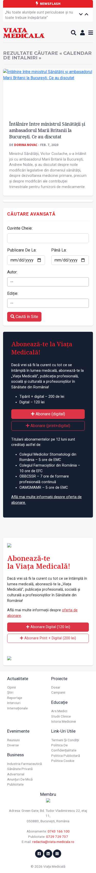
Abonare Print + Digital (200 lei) (49, 638)
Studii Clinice (61, 716)
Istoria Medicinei (63, 721)
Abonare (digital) (50, 414)
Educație (59, 702)
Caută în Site (26, 316)
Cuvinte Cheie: (20, 228)
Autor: (12, 272)
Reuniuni (13, 740)
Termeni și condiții (65, 740)
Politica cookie (62, 761)
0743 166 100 (59, 831)
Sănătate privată (20, 769)
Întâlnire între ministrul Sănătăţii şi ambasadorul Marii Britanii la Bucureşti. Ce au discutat (47, 130)
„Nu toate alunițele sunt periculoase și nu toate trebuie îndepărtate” (39, 15)
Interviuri (13, 703)
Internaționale (17, 708)
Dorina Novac (25, 145)
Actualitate (17, 678)
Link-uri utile (63, 731)
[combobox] (48, 281)
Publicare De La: (21, 250)
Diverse (13, 745)
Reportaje (14, 698)
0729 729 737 (57, 837)
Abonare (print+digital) (49, 425)
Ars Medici (59, 711)
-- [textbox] (11, 281)
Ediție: (12, 293)
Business (15, 754)
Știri (10, 692)
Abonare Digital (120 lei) (49, 627)
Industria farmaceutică (24, 764)
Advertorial (15, 774)
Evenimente (18, 731)
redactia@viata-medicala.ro (53, 842)
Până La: (59, 250)
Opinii (11, 687)
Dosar (55, 687)
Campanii (58, 692)
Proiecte (59, 678)
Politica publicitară (65, 755)
